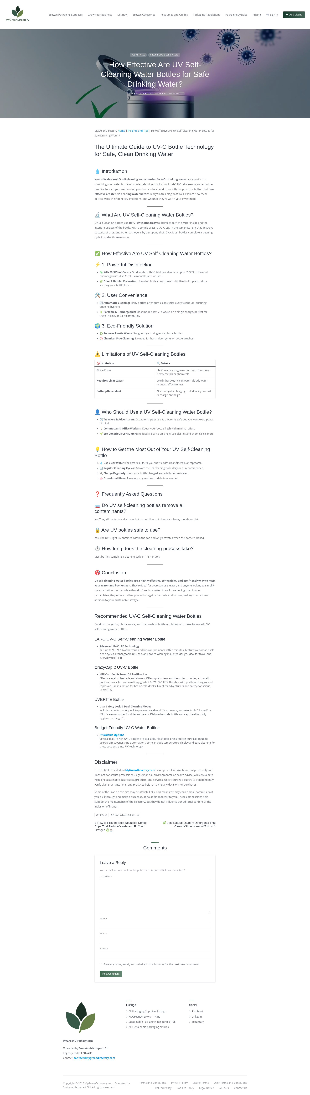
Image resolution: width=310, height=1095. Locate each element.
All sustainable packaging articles (149, 1027)
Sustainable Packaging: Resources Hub (152, 1022)
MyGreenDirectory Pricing (144, 1016)
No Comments (171, 93)
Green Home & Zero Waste (164, 55)
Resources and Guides (174, 14)
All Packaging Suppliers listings (147, 1011)
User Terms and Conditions (230, 1083)
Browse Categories (144, 14)
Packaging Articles (236, 14)
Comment (106, 876)
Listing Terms (201, 1083)
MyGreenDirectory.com (140, 770)
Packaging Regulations (206, 14)
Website (104, 948)
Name (103, 918)
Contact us (240, 1088)
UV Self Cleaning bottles (125, 815)
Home (121, 130)
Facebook (197, 1011)
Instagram (198, 1022)
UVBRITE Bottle (109, 699)
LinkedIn (197, 1016)
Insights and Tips (138, 130)
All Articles (138, 55)
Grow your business (100, 14)
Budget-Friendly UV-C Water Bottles (127, 727)
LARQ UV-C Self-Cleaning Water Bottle (129, 639)
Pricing (257, 14)
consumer (101, 815)
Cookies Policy (185, 1088)
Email (104, 933)
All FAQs (224, 1088)
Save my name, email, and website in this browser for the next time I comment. (152, 964)
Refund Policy (163, 1088)
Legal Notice (206, 1088)
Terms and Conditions (152, 1083)
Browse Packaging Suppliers (66, 14)
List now (122, 14)
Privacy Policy (179, 1083)
